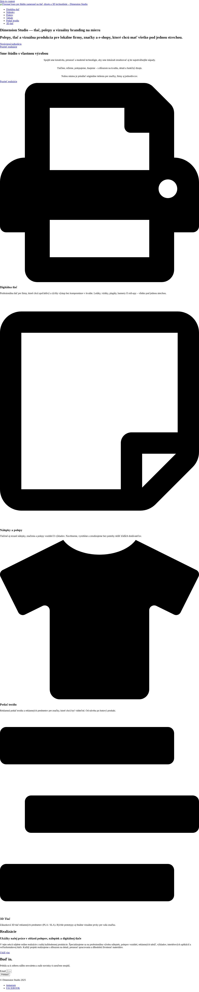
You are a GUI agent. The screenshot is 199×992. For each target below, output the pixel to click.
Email (3, 971)
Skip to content (7, 1)
